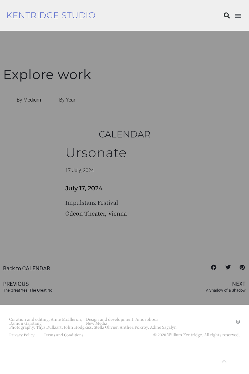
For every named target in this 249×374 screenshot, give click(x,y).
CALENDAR (125, 134)
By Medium (29, 100)
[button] (227, 15)
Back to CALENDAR (26, 268)
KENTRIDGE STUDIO (50, 15)
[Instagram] (238, 322)
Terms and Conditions (64, 334)
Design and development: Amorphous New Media (122, 321)
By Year (67, 100)
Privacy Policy (22, 334)
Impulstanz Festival (91, 202)
